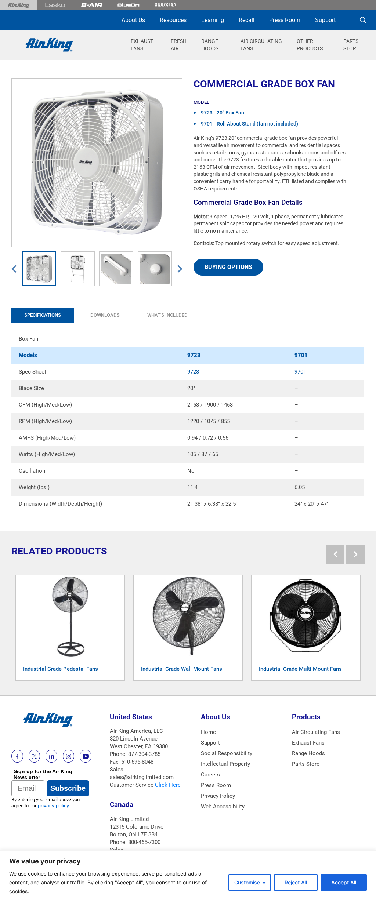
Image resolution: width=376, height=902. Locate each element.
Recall (246, 20)
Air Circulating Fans (316, 732)
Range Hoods (308, 753)
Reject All (296, 882)
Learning (212, 20)
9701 (300, 371)
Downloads (105, 315)
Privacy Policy (218, 796)
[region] (188, 876)
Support (325, 20)
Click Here (168, 785)
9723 (193, 371)
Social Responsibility (226, 753)
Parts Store (305, 764)
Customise (247, 882)
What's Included (167, 315)
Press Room (284, 20)
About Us (133, 20)
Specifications (42, 315)
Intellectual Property (225, 764)
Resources (173, 20)
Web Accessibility (223, 806)
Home (208, 732)
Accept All (343, 882)
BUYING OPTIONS (228, 266)
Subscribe (68, 788)
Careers (210, 774)
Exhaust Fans (308, 742)
